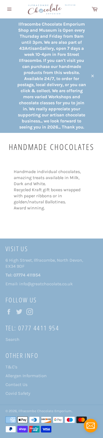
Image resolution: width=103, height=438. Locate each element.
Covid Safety (17, 393)
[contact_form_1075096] (91, 425)
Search (12, 339)
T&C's (11, 366)
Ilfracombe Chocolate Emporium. (45, 411)
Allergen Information (26, 375)
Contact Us (16, 384)
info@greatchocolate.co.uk (46, 283)
